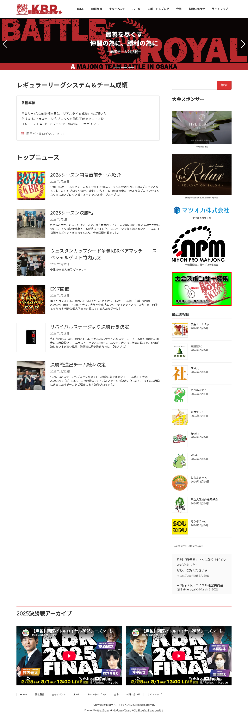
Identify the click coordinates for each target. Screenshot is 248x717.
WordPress (103, 710)
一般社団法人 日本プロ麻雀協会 (201, 264)
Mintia (194, 455)
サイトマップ (155, 694)
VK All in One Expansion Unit (149, 710)
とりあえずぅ (199, 390)
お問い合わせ (133, 694)
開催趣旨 (39, 694)
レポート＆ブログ (97, 694)
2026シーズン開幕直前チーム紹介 (85, 175)
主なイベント (59, 694)
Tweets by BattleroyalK (188, 546)
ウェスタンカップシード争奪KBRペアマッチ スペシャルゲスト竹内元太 (103, 254)
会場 (116, 694)
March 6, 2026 (209, 589)
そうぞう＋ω (198, 521)
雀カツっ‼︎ (197, 412)
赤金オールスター (201, 324)
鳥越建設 (196, 346)
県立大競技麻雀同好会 (204, 499)
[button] (117, 67)
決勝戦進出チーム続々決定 (78, 364)
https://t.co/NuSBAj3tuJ (193, 575)
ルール (76, 694)
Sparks (195, 433)
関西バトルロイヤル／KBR (45, 133)
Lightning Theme (123, 710)
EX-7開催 (59, 288)
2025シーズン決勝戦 (71, 212)
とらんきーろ (199, 477)
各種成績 (28, 103)
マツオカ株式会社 (201, 218)
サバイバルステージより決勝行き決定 (89, 326)
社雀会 (195, 368)
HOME (23, 694)
